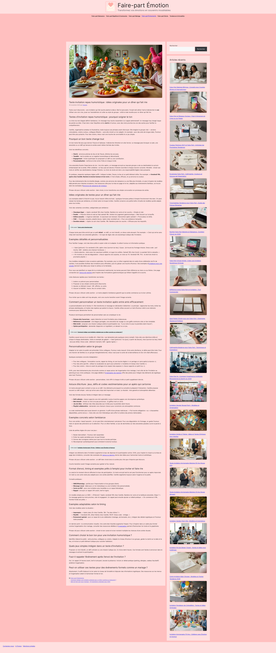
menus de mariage (85, 272)
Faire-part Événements (149, 16)
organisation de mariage (113, 373)
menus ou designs (108, 455)
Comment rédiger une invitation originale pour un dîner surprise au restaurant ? (93, 580)
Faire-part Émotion (143, 5)
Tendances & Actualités (177, 16)
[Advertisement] (138, 29)
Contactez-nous (8, 646)
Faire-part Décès (163, 16)
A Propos (18, 646)
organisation (122, 526)
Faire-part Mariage (134, 16)
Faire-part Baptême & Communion (116, 16)
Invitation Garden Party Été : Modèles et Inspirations (187, 521)
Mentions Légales (29, 646)
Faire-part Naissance (98, 16)
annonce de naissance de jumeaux (95, 186)
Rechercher (173, 46)
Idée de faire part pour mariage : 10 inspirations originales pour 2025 (90, 582)
